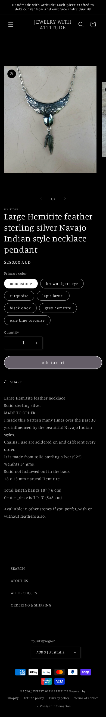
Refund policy (34, 698)
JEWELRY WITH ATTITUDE (50, 691)
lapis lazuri (53, 295)
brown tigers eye (62, 283)
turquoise (19, 295)
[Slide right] (65, 199)
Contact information (55, 706)
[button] (11, 24)
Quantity (11, 332)
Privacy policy (59, 698)
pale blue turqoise (27, 320)
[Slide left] (41, 199)
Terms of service (86, 698)
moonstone (21, 283)
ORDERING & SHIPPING (31, 605)
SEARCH (18, 568)
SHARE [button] (16, 381)
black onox (20, 308)
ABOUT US (19, 580)
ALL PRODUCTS (24, 592)
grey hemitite (58, 308)
